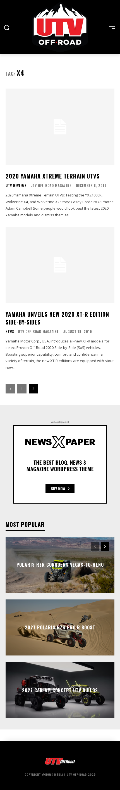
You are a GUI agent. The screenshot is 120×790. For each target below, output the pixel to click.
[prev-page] (10, 388)
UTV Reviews (16, 185)
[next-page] (105, 546)
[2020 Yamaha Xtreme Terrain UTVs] (60, 127)
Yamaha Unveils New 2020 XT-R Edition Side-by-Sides (57, 318)
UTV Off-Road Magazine (50, 185)
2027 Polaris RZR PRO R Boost (60, 627)
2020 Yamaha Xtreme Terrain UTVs (53, 176)
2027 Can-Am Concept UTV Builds (60, 690)
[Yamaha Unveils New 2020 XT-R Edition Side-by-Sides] (60, 265)
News (10, 331)
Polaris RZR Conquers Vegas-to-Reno (60, 564)
